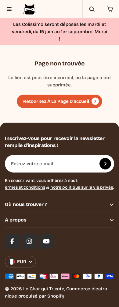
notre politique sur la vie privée (81, 187)
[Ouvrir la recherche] (91, 9)
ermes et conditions (25, 187)
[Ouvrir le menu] (9, 9)
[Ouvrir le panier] (110, 9)
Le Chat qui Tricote (43, 288)
